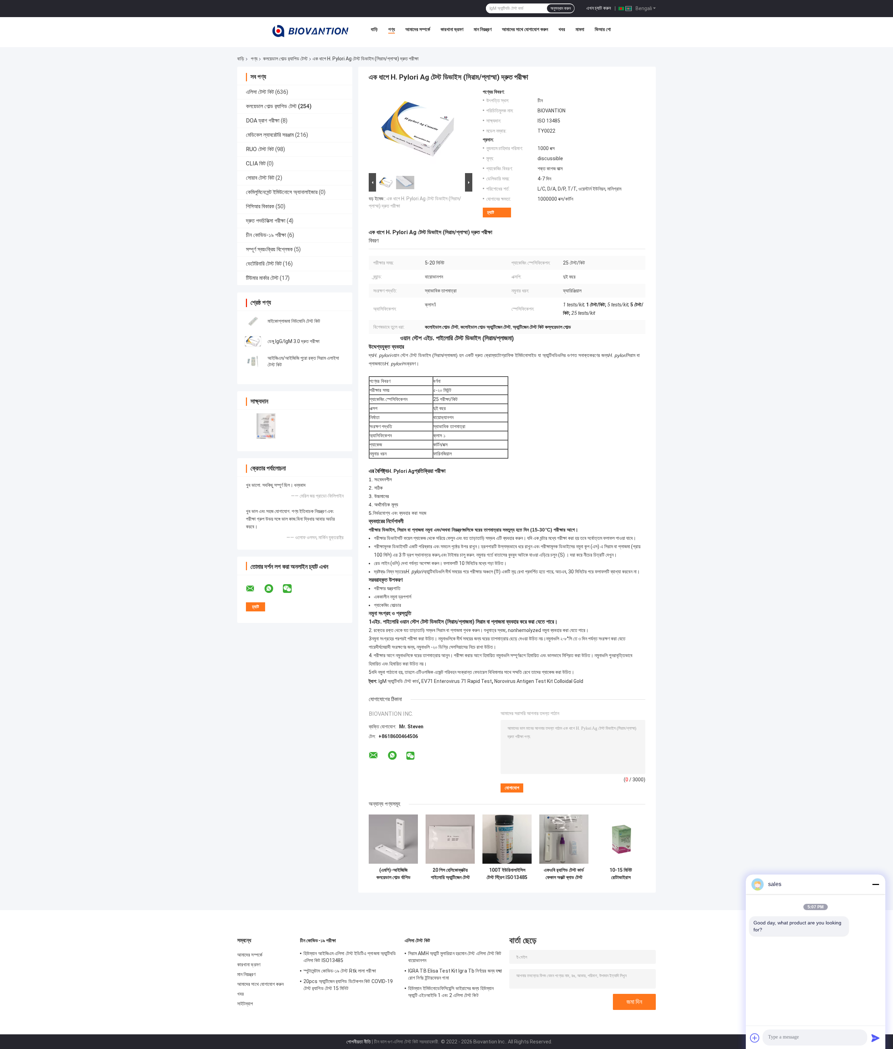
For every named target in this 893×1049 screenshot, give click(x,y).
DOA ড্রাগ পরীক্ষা (262, 120)
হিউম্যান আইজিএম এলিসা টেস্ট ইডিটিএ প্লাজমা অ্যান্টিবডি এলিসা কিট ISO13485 (349, 957)
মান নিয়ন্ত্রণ (482, 29)
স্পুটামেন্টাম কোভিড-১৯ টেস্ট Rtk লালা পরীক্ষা (339, 971)
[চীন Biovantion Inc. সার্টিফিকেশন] (266, 426)
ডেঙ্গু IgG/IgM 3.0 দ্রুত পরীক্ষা (294, 341)
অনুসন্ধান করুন (560, 8)
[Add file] (755, 1038)
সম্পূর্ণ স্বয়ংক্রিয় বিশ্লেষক (269, 249)
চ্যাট (490, 212)
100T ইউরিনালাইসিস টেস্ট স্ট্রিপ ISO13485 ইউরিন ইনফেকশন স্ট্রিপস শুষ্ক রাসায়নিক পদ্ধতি (507, 873)
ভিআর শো (603, 29)
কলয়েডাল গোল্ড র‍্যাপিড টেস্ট (285, 58)
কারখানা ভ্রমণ (452, 29)
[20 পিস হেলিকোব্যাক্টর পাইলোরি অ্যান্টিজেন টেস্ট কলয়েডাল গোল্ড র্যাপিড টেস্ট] (450, 839)
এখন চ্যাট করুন (598, 8)
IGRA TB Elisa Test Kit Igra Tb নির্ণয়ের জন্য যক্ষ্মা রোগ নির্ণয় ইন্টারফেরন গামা (455, 974)
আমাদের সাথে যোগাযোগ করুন (525, 29)
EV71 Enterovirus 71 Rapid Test (456, 681)
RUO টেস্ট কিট (260, 149)
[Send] (875, 1038)
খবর (561, 29)
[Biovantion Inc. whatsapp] (273, 588)
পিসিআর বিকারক (260, 206)
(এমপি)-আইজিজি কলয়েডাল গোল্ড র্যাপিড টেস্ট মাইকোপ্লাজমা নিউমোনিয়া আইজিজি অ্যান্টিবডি (393, 873)
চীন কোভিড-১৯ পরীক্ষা (266, 235)
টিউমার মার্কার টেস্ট (262, 278)
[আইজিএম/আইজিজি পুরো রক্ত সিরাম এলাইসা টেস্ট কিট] (252, 361)
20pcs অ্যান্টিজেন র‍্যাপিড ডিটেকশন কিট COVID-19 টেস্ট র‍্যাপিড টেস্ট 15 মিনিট (348, 985)
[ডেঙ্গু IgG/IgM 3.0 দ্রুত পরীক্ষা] (252, 341)
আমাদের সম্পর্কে (417, 29)
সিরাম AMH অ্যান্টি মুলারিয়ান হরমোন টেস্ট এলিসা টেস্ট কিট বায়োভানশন (455, 957)
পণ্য (391, 29)
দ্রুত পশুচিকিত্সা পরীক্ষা (265, 220)
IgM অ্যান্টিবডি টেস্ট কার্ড (398, 681)
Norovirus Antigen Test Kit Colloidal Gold (538, 681)
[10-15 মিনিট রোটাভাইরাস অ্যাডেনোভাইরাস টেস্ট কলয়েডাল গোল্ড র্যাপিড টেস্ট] (620, 839)
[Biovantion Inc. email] (254, 588)
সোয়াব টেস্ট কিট (260, 177)
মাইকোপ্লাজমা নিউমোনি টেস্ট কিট (294, 321)
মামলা (580, 29)
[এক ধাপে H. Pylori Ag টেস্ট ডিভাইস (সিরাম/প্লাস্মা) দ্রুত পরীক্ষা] (417, 130)
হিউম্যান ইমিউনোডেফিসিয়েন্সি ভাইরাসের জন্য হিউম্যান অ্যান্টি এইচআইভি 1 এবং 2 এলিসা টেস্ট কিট (451, 991)
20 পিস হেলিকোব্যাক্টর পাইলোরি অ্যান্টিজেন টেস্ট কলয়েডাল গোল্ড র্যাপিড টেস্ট (450, 873)
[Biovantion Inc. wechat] (291, 588)
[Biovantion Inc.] (310, 31)
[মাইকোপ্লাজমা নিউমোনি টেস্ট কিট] (252, 321)
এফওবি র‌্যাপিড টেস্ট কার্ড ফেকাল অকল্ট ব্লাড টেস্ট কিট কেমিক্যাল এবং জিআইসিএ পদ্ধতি (564, 873)
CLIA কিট (255, 163)
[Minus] (875, 884)
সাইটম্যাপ (245, 1003)
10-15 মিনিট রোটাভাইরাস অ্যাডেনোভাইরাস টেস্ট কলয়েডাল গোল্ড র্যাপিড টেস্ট (620, 873)
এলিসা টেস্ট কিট (260, 92)
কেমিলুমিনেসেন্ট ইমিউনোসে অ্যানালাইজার (281, 192)
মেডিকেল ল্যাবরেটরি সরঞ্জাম (270, 135)
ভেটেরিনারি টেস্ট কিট (264, 263)
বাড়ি (374, 29)
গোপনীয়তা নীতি (358, 1041)
